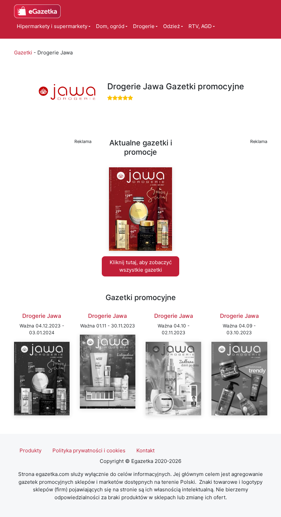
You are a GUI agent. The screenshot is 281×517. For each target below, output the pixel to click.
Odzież (171, 26)
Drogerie (144, 26)
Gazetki (23, 52)
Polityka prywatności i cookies (88, 450)
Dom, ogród (110, 26)
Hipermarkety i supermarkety (52, 26)
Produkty (30, 450)
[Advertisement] (52, 180)
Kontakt (145, 450)
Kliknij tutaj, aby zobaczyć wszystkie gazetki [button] (141, 266)
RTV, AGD (200, 26)
